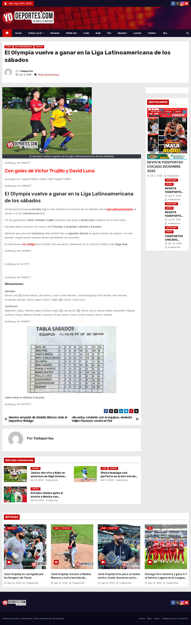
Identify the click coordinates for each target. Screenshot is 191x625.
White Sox (71, 33)
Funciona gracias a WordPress (17, 618)
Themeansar (58, 618)
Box (164, 33)
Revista (178, 112)
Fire (109, 33)
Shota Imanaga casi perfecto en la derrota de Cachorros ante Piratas (118, 476)
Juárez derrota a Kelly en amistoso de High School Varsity (48, 476)
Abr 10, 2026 (107, 480)
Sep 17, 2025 (174, 195)
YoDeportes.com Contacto (175, 618)
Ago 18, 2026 (108, 582)
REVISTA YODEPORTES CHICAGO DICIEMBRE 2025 (165, 166)
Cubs (86, 33)
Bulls (98, 33)
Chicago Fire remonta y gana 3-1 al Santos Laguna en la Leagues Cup (166, 578)
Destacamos (156, 112)
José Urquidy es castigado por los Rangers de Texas (24, 576)
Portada (39, 47)
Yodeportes (26, 71)
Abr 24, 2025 (175, 243)
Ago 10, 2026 (155, 582)
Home (18, 33)
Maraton (122, 33)
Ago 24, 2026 (14, 582)
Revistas (55, 33)
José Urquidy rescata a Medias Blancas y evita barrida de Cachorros (71, 578)
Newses (44, 618)
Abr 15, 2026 (37, 480)
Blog (149, 618)
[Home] (7, 33)
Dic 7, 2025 (156, 175)
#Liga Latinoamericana (48, 75)
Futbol (8, 47)
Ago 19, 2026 (61, 582)
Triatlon (152, 33)
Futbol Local (35, 33)
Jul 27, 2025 (174, 219)
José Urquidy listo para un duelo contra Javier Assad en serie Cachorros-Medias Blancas (119, 578)
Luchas (137, 33)
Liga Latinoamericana (23, 47)
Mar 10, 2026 (37, 500)
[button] (187, 33)
